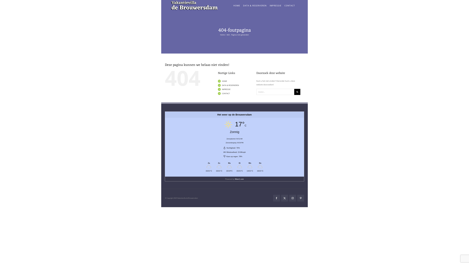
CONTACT (226, 93)
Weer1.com (239, 179)
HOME (224, 81)
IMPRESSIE (226, 89)
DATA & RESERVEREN (230, 85)
